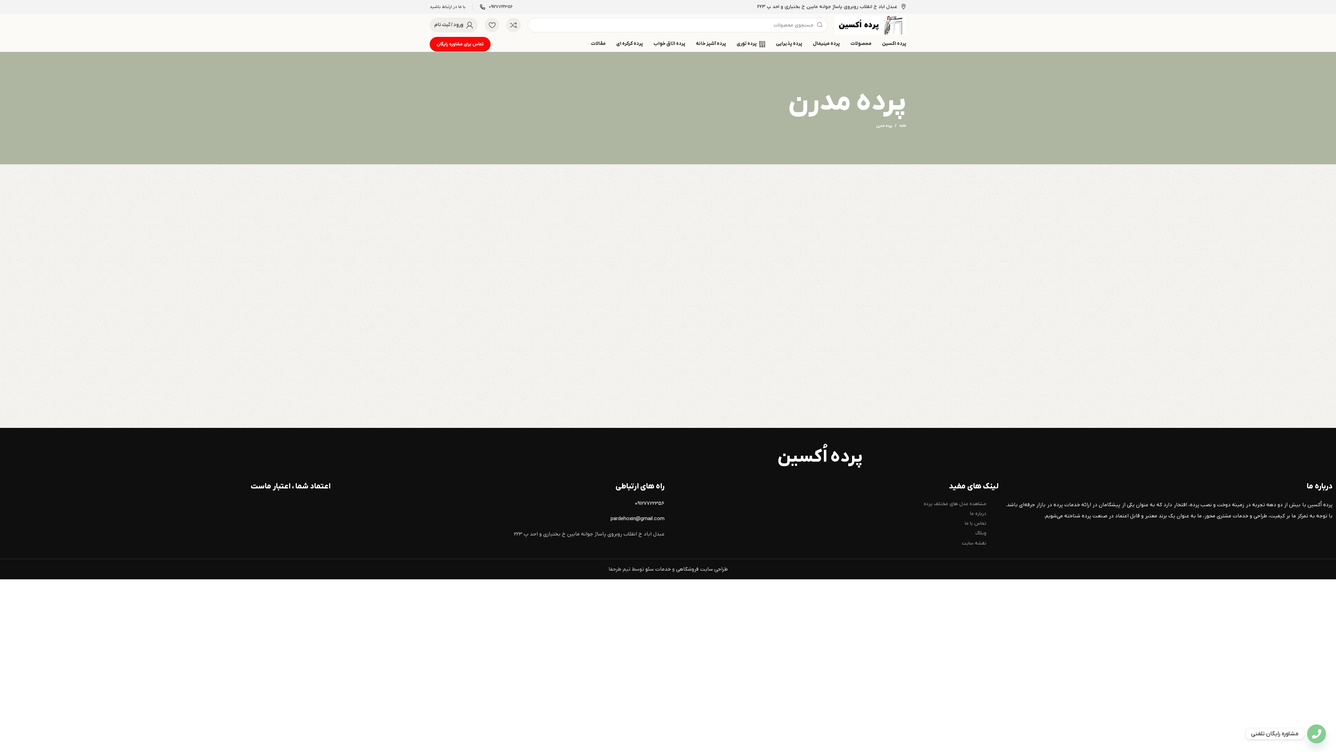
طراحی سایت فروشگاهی (702, 569)
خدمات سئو (658, 569)
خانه (902, 125)
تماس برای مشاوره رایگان (460, 44)
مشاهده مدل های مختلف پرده (955, 504)
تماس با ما (975, 523)
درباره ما (978, 513)
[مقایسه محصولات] (513, 25)
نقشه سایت (974, 543)
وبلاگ (980, 533)
